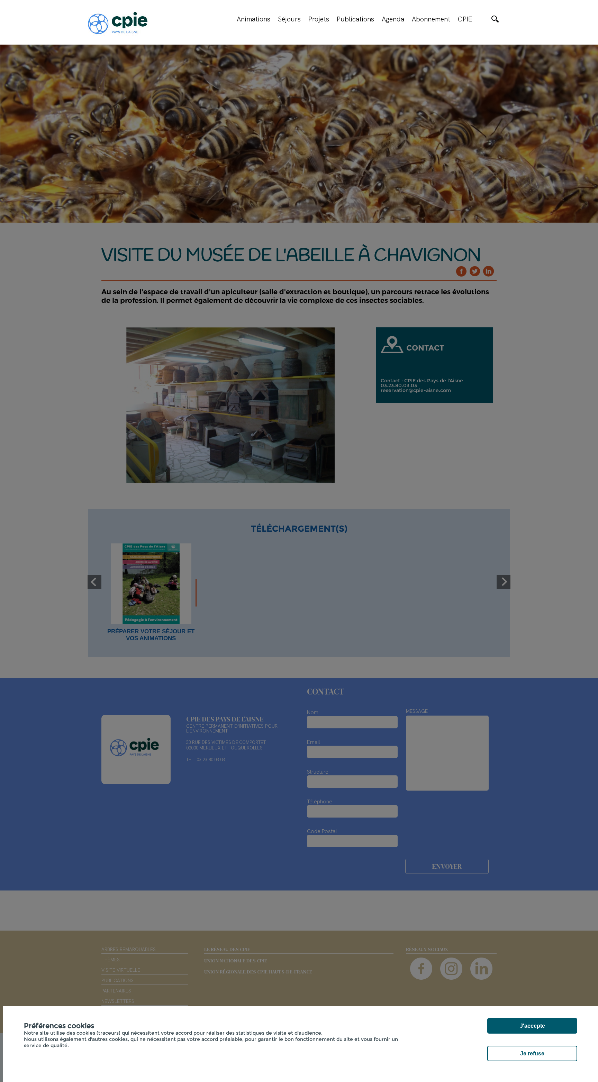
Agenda (393, 19)
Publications (355, 19)
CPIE (465, 19)
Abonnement (431, 19)
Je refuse (532, 1053)
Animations (253, 19)
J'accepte (532, 1026)
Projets (318, 19)
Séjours (289, 19)
